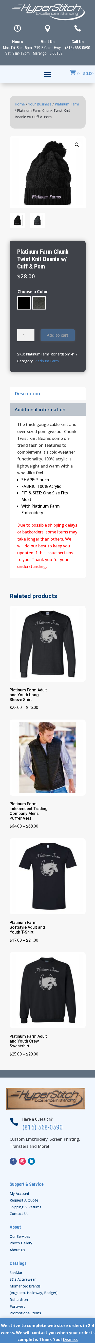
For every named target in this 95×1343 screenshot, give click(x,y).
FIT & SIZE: (32, 493)
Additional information (40, 409)
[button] (77, 144)
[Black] (24, 303)
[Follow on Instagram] (22, 1161)
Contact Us (19, 1213)
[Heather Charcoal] (39, 303)
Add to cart (57, 335)
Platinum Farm (67, 104)
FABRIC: (28, 486)
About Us (17, 1249)
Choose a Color (32, 291)
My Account (19, 1193)
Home (20, 104)
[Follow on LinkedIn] (31, 1161)
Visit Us (47, 41)
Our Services (20, 1236)
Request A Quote (24, 1200)
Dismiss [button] (70, 1339)
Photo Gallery (21, 1243)
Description (27, 393)
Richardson (19, 1299)
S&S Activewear (23, 1279)
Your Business (39, 104)
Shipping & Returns (25, 1207)
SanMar (16, 1272)
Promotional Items (25, 1313)
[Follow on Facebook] (13, 1161)
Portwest (17, 1306)
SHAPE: (28, 479)
